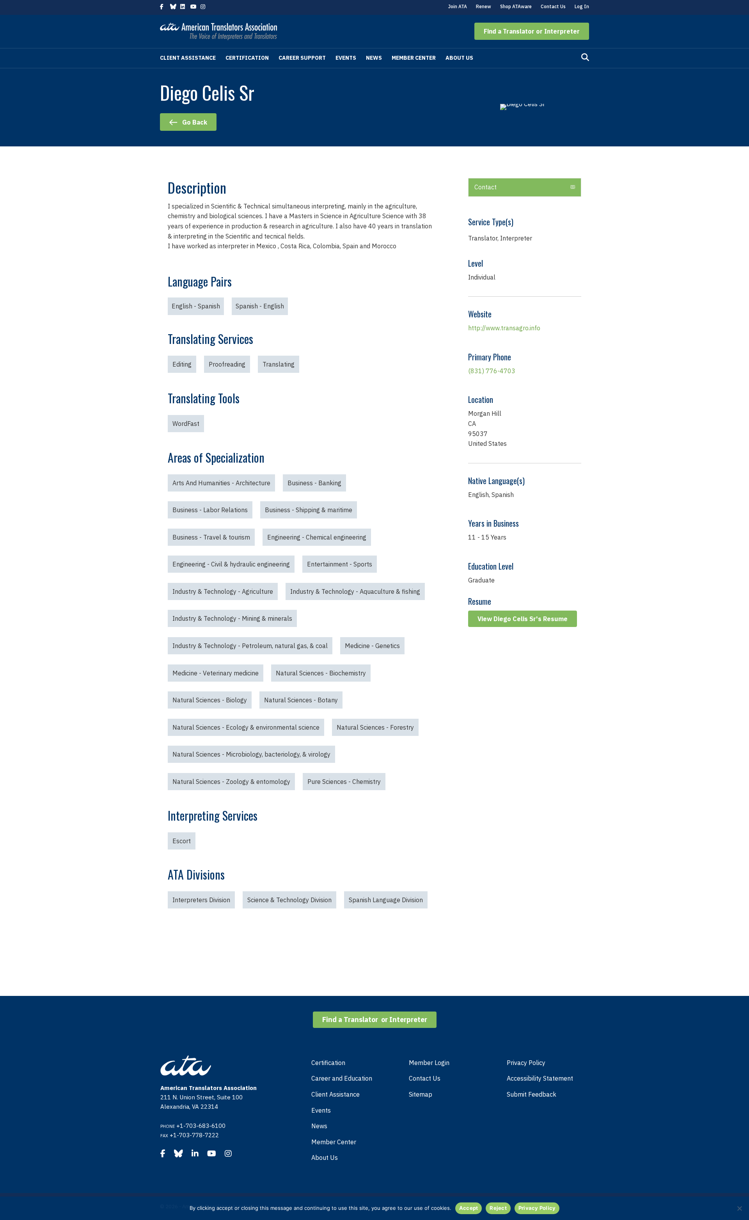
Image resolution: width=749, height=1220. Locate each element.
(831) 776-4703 (491, 371)
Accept (468, 1208)
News (374, 57)
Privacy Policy (526, 1063)
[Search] (585, 57)
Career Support (302, 57)
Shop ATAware (516, 6)
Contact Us (553, 6)
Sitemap (420, 1094)
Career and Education (341, 1078)
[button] (531, 31)
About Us (459, 57)
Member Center (414, 57)
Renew (483, 6)
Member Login (429, 1063)
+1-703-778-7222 (194, 1135)
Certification (247, 57)
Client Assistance (188, 57)
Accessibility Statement (540, 1078)
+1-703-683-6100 (200, 1125)
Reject (498, 1208)
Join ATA (457, 6)
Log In (582, 6)
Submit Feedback (531, 1094)
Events (345, 57)
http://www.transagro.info (504, 328)
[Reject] (739, 1208)
